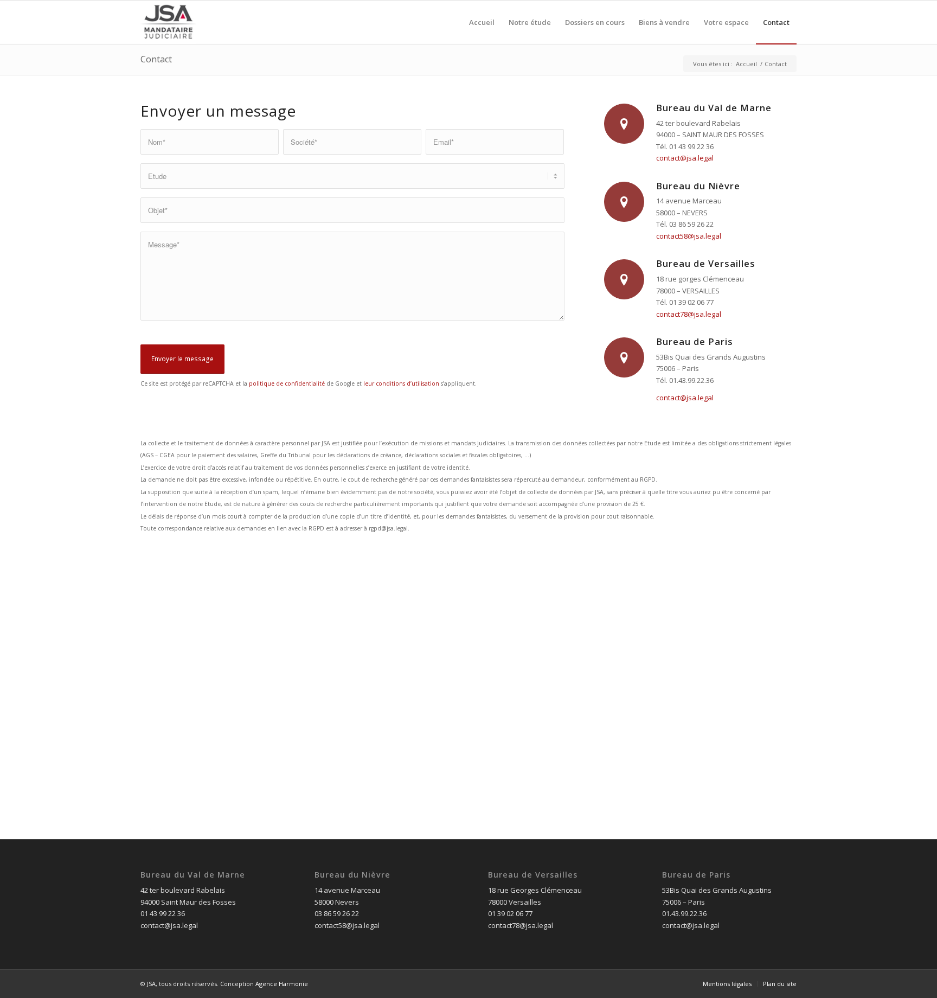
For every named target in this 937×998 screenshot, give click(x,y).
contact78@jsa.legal (688, 314)
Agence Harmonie (281, 984)
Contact (156, 59)
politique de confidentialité (287, 383)
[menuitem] (482, 22)
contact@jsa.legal (685, 158)
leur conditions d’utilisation (401, 383)
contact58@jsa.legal (688, 236)
